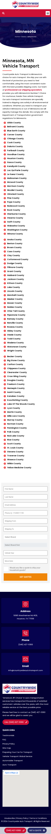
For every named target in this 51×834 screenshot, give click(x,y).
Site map (6, 748)
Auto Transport (9, 764)
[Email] (25, 659)
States (23, 37)
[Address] (25, 604)
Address (25, 611)
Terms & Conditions (38, 818)
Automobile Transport (12, 760)
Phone (25, 640)
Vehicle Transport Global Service (17, 756)
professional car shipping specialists (23, 90)
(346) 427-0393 (25, 644)
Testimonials (8, 735)
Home (17, 37)
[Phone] (25, 633)
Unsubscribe (9, 818)
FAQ (4, 739)
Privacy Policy (8, 743)
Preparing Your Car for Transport (17, 752)
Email (25, 666)
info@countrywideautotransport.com (25, 670)
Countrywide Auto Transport (20, 821)
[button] (48, 13)
